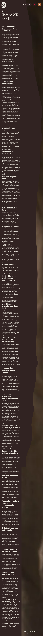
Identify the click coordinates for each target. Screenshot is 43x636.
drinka (9, 252)
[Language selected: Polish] (35, 4)
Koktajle (3, 136)
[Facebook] (27, 4)
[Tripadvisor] (29, 4)
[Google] (23, 4)
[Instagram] (25, 4)
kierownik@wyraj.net (6, 628)
